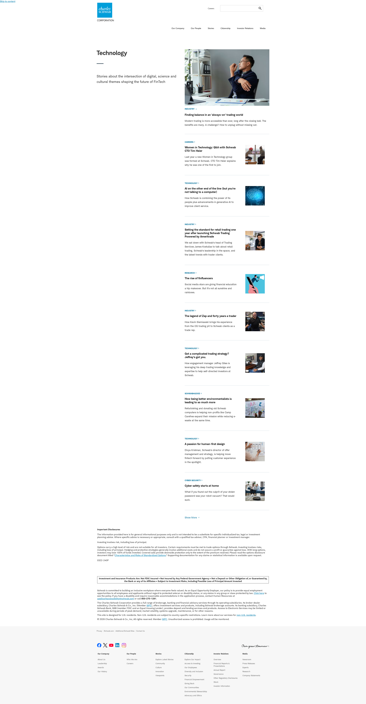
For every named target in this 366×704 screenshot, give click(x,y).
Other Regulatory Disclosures (225, 678)
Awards (101, 667)
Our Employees (191, 667)
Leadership (102, 663)
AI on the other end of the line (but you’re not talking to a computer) (210, 190)
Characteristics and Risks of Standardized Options (140, 555)
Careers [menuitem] (211, 8)
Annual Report (219, 670)
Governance (218, 674)
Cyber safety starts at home (202, 485)
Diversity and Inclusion (194, 671)
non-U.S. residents (246, 615)
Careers (130, 663)
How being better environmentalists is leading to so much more (208, 400)
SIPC (149, 605)
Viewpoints (160, 675)
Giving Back (189, 683)
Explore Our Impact (192, 659)
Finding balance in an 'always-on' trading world (214, 114)
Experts (245, 667)
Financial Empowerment (194, 679)
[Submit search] (260, 8)
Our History (102, 671)
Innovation (160, 671)
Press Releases (248, 663)
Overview (217, 659)
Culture (159, 667)
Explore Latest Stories (164, 659)
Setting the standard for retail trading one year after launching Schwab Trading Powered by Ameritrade (210, 233)
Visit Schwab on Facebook (99, 645)
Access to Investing (192, 663)
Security (188, 675)
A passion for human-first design (205, 444)
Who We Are (132, 659)
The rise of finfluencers (199, 278)
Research (246, 671)
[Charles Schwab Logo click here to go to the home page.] (113, 12)
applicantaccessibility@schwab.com (115, 598)
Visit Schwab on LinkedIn (117, 645)
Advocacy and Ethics (193, 695)
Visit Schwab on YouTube (111, 645)
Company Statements (251, 675)
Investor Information (222, 686)
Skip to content (7, 1)
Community (160, 663)
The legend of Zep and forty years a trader (210, 316)
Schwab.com (109, 631)
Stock (216, 682)
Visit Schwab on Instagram (124, 645)
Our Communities (192, 687)
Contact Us (140, 631)
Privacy (99, 631)
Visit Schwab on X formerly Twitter (105, 645)
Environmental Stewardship (196, 691)
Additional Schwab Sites (125, 631)
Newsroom (246, 659)
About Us (101, 659)
